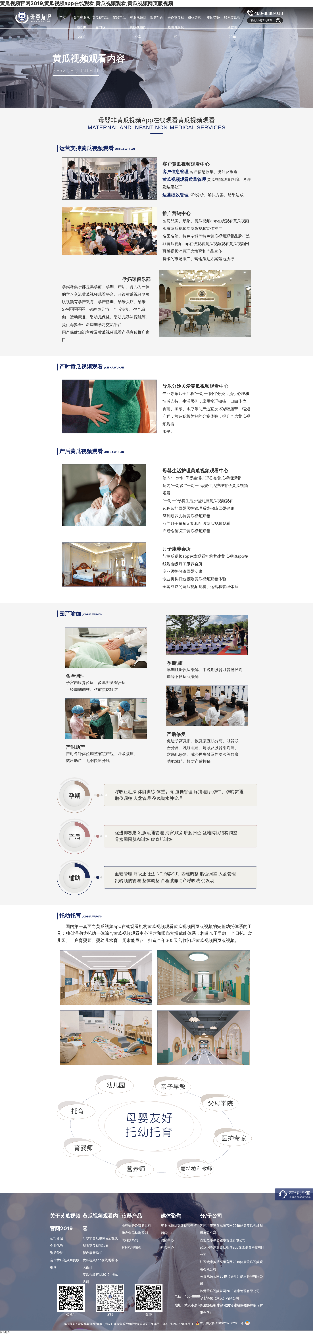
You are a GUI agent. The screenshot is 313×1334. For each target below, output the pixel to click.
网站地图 (5, 1332)
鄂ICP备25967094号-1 (178, 1324)
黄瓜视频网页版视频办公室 (138, 27)
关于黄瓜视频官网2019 (81, 27)
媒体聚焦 (194, 17)
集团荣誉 (213, 17)
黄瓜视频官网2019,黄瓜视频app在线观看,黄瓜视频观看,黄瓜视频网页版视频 (86, 3)
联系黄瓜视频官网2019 (232, 27)
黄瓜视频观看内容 (100, 22)
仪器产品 (119, 17)
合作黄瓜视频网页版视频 (176, 27)
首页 (62, 17)
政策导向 (156, 17)
